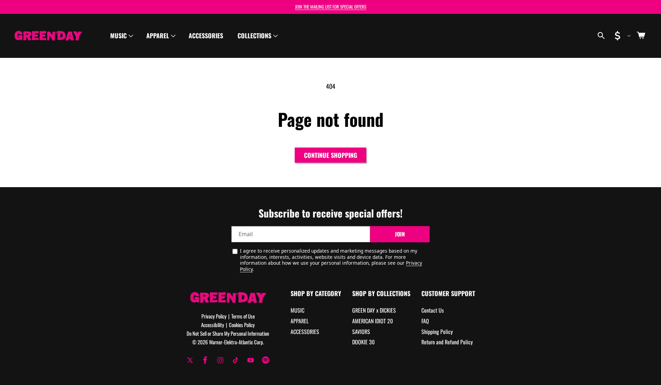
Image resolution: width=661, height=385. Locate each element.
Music (118, 35)
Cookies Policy (242, 324)
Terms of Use (243, 316)
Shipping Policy (437, 331)
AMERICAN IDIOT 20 (372, 321)
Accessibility (212, 324)
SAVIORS (361, 331)
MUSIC (297, 310)
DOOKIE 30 (363, 342)
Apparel (157, 35)
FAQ (425, 321)
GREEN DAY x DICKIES (374, 310)
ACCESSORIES (305, 331)
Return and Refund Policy (447, 342)
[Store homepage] (228, 297)
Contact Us (432, 310)
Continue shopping (330, 155)
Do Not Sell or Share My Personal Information (228, 333)
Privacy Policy (214, 316)
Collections (254, 35)
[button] (121, 35)
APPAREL (299, 321)
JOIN (400, 234)
